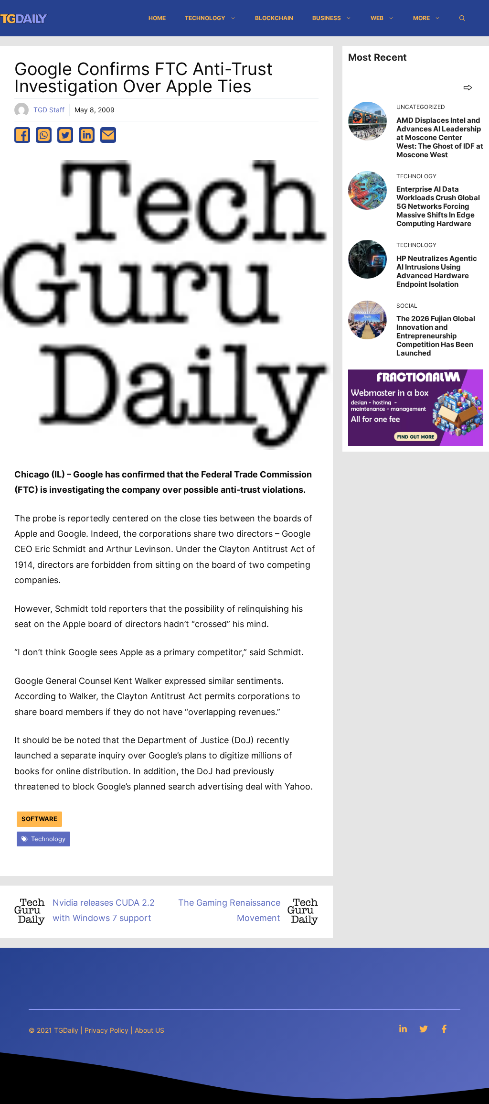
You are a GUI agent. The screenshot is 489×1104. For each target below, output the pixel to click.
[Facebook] (444, 1028)
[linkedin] (87, 135)
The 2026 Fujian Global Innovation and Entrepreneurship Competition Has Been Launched (435, 335)
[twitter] (65, 135)
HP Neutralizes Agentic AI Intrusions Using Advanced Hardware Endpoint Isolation (436, 271)
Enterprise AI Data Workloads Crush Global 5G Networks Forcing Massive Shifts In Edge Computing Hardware (438, 206)
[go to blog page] (468, 87)
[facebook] (22, 135)
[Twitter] (423, 1028)
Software (39, 819)
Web (377, 18)
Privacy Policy (106, 1030)
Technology (205, 18)
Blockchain (274, 18)
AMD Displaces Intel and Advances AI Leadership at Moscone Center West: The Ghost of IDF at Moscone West (439, 137)
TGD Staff (48, 110)
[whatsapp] (44, 135)
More (421, 18)
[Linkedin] (403, 1028)
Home (157, 18)
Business (326, 18)
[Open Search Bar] (462, 18)
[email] (108, 135)
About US (149, 1030)
